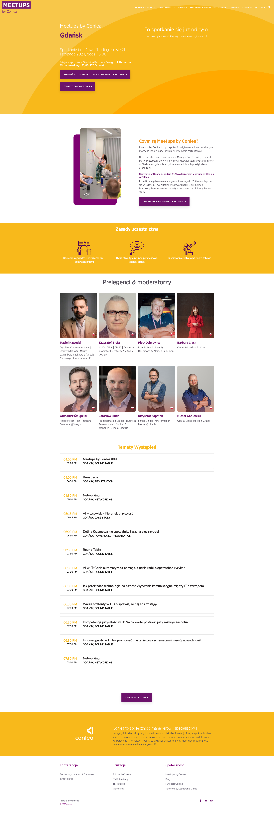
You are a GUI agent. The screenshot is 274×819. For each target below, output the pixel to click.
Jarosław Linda (109, 416)
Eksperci (223, 7)
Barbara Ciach (186, 342)
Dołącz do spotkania (136, 697)
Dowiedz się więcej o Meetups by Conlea (164, 201)
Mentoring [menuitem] (118, 788)
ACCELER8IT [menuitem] (66, 779)
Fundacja (247, 7)
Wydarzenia (180, 7)
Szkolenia (165, 7)
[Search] (269, 7)
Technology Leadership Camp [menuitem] (181, 788)
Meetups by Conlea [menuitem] (176, 774)
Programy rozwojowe (203, 7)
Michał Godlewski (189, 416)
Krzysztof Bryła (109, 342)
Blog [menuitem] (168, 779)
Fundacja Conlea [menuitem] (174, 783)
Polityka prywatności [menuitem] (69, 800)
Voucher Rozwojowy (144, 7)
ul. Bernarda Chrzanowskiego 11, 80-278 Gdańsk (95, 63)
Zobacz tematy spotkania (78, 86)
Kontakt (260, 7)
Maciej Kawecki (70, 342)
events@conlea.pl (197, 36)
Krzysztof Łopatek (150, 416)
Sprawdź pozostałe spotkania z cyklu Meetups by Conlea (95, 74)
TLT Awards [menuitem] (119, 783)
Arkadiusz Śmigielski (74, 416)
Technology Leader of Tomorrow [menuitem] (77, 774)
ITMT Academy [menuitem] (120, 779)
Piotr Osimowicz (149, 342)
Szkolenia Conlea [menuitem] (122, 774)
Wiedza (235, 7)
